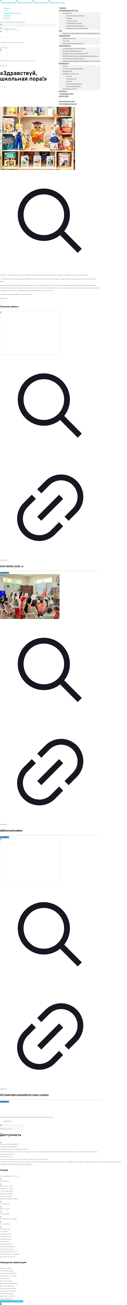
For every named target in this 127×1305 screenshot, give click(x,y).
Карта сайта (8, 1121)
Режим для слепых (6, 1154)
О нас (5, 11)
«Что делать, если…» (11, 566)
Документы (7, 16)
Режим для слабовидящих (9, 1144)
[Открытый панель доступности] (0, 1304)
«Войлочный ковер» (11, 830)
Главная (6, 8)
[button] (0, 1201)
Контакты (7, 18)
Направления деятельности (13, 13)
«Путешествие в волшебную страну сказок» (24, 1095)
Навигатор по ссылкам (7, 1296)
